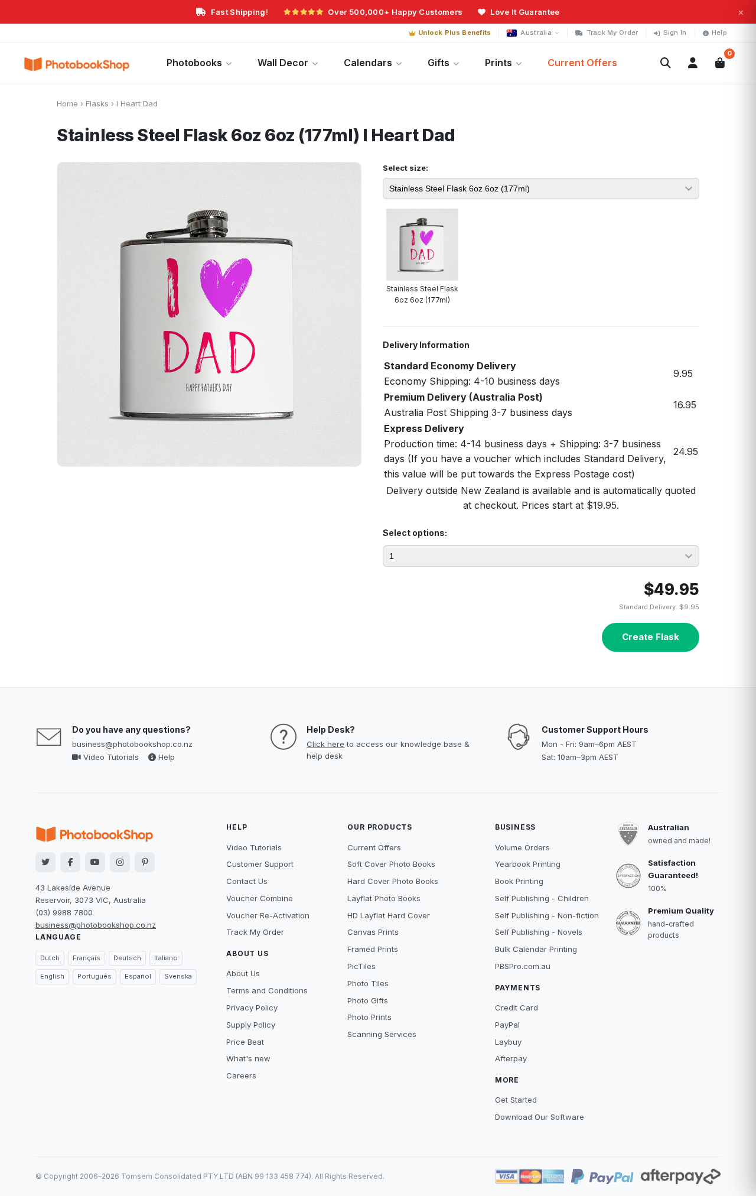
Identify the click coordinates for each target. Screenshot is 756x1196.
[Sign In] (692, 63)
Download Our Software (539, 1117)
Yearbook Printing (528, 864)
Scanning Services (381, 1034)
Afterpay (511, 1058)
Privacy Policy (252, 1007)
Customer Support (260, 864)
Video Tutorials (110, 757)
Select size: (405, 168)
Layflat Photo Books (384, 898)
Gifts (438, 63)
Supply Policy (250, 1024)
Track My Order (612, 32)
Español (138, 976)
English (52, 976)
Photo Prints (369, 1017)
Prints (498, 63)
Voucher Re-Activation (267, 915)
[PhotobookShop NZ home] (77, 63)
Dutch (50, 958)
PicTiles (361, 966)
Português (94, 976)
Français (86, 958)
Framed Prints (372, 949)
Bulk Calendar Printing (536, 949)
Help (719, 32)
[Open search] (665, 63)
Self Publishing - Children (542, 898)
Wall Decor (283, 63)
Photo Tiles (368, 983)
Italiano (166, 958)
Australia (535, 32)
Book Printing (519, 881)
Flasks (97, 103)
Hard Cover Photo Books (392, 881)
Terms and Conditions (267, 990)
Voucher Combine (259, 898)
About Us (243, 973)
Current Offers (582, 63)
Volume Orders (522, 847)
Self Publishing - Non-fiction (547, 915)
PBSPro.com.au (522, 966)
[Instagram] (120, 862)
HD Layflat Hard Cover (388, 915)
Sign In (675, 32)
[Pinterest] (145, 862)
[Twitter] (45, 862)
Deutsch (127, 958)
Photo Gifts (367, 1000)
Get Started (516, 1099)
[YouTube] (95, 862)
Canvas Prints (373, 932)
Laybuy (508, 1041)
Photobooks (194, 63)
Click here (325, 744)
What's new (248, 1058)
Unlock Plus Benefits (454, 32)
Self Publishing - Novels (538, 932)
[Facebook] (70, 862)
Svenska (178, 976)
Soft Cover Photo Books (391, 864)
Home (67, 103)
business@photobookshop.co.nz (132, 744)
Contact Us (247, 881)
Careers (241, 1075)
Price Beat (245, 1041)
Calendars (368, 63)
